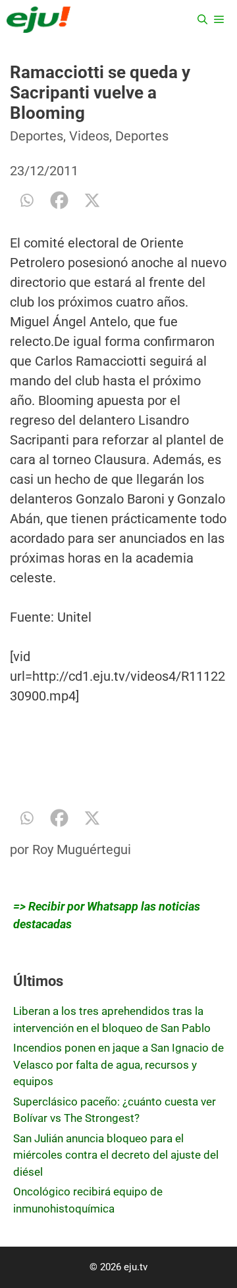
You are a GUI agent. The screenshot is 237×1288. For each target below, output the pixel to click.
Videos (89, 136)
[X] (92, 200)
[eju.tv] (38, 19)
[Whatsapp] (26, 200)
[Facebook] (59, 200)
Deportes (36, 136)
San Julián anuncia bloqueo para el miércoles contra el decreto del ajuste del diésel (116, 1155)
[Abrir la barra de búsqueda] (202, 19)
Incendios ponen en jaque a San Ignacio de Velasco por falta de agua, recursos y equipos (118, 1064)
